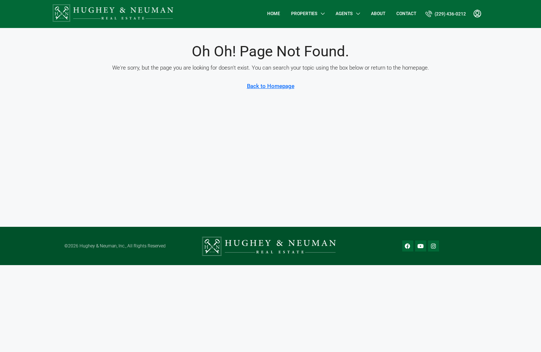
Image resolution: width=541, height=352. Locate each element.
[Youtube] (420, 245)
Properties (304, 13)
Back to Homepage (270, 86)
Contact (406, 13)
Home (273, 13)
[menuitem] (446, 14)
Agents (344, 13)
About (378, 13)
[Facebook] (407, 245)
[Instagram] (433, 245)
